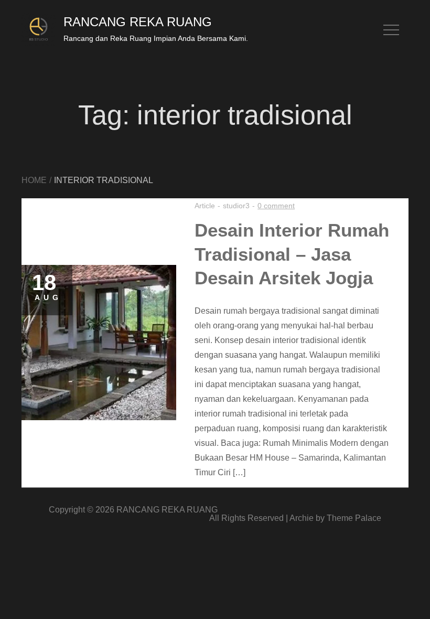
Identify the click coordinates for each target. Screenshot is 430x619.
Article (205, 205)
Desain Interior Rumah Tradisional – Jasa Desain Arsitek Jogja (292, 254)
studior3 (236, 205)
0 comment (276, 205)
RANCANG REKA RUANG (137, 22)
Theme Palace (354, 518)
